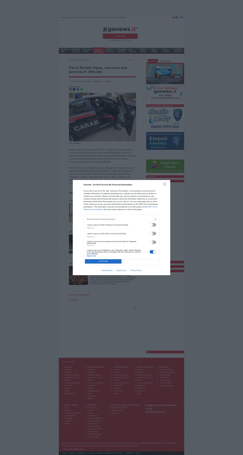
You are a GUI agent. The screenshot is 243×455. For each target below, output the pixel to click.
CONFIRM (103, 261)
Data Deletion (107, 270)
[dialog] (121, 227)
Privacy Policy (135, 270)
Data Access (121, 270)
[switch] (153, 224)
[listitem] (121, 219)
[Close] (165, 184)
